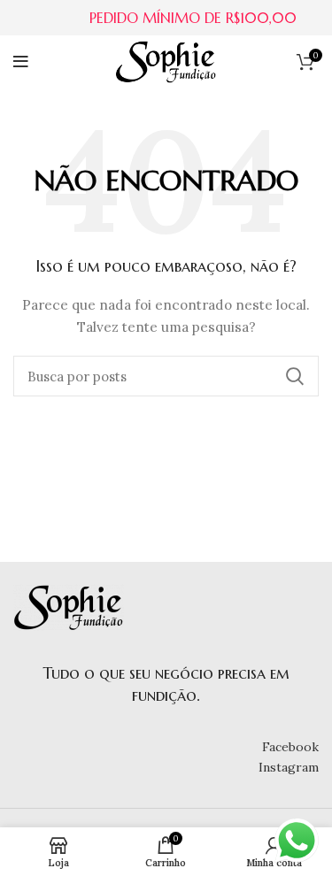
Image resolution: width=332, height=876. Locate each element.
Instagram (289, 767)
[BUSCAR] (295, 376)
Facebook (290, 747)
